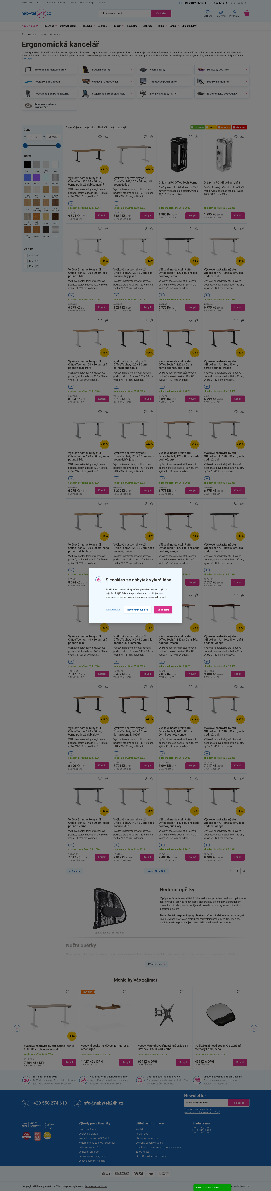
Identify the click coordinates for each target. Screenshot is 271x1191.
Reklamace (27, 2)
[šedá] (36, 167)
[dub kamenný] (36, 205)
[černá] (27, 167)
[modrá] (27, 180)
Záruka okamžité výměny (93, 1155)
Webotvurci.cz (241, 1186)
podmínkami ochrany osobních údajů (202, 1112)
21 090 (52, 137)
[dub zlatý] (36, 219)
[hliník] (55, 232)
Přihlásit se (238, 1102)
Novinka (225, 127)
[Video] (88, 203)
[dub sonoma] (27, 219)
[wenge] (46, 232)
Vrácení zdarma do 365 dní (94, 1138)
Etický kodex (143, 1151)
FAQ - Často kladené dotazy (151, 1155)
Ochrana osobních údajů (82, 2)
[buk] (46, 192)
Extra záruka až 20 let (45, 1076)
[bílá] (55, 167)
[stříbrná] (55, 180)
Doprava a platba (88, 1133)
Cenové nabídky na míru (92, 1160)
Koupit (102, 215)
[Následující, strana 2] (237, 871)
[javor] (46, 219)
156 (33, 137)
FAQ (39, 2)
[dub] (27, 205)
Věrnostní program (89, 1151)
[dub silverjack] (55, 205)
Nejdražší (102, 127)
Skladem (199, 127)
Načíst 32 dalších (156, 871)
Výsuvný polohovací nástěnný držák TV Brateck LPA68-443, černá (106, 1047)
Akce (212, 127)
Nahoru (76, 871)
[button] (50, 1060)
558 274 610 (49, 1102)
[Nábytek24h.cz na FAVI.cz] (26, 1137)
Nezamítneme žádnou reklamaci (109, 1076)
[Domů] (22, 34)
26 (244, 871)
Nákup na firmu (87, 1129)
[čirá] (46, 180)
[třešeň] (36, 232)
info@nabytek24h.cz (103, 1102)
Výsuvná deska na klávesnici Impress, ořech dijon (48, 1047)
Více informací (113, 609)
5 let (33, 255)
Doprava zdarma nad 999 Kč (163, 1076)
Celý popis (27, 58)
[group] (50, 1028)
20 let (33, 266)
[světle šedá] (46, 167)
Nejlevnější (90, 127)
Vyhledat (161, 13)
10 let (34, 261)
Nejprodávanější (118, 127)
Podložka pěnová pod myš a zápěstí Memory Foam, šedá (161, 1047)
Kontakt (103, 2)
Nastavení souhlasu (137, 609)
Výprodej (241, 127)
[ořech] (55, 219)
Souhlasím (163, 609)
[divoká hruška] (55, 192)
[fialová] (36, 180)
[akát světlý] (27, 192)
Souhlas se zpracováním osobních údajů (158, 1146)
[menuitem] (31, 26)
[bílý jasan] (36, 192)
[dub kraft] (46, 205)
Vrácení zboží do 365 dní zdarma (223, 1076)
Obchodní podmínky (55, 2)
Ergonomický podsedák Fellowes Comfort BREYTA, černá (216, 1047)
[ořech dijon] (27, 232)
